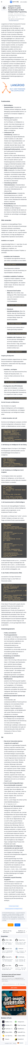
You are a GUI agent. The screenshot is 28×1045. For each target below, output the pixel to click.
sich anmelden (23, 2)
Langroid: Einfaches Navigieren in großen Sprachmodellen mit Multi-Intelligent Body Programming (13, 914)
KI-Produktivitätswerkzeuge (8, 912)
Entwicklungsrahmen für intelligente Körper (13, 908)
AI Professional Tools (19, 14)
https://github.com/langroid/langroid (16, 19)
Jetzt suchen (14, 987)
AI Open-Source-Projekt (13, 906)
